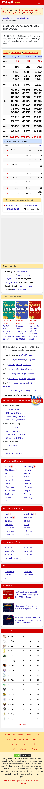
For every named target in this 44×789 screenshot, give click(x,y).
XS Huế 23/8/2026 (13, 431)
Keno (7, 578)
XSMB (20, 734)
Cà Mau (11, 359)
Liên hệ (23, 783)
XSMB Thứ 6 (9, 554)
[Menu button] (39, 2)
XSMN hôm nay (12, 205)
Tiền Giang (36, 13)
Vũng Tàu (15, 56)
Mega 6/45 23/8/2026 (14, 453)
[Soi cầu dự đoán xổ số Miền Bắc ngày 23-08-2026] (35, 310)
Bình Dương (13, 378)
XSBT (29, 145)
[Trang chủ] (10, 2)
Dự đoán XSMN (7, 321)
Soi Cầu (33, 744)
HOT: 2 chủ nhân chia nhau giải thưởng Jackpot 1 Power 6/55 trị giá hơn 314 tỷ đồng (28, 620)
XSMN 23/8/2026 (12, 409)
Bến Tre (28, 56)
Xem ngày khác (32, 209)
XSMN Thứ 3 (16, 52)
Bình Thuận (21, 373)
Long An (6, 386)
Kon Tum (18, 13)
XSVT (17, 145)
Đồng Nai (28, 369)
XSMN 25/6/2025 (12, 209)
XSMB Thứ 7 (28, 554)
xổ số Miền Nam (19, 289)
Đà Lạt (20, 10)
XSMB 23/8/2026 (12, 445)
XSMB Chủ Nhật (12, 558)
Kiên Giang (9, 13)
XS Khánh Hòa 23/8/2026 (15, 434)
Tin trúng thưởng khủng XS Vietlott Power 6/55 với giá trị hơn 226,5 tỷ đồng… (26, 594)
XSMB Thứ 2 (9, 548)
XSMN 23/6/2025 (30, 205)
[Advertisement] (22, 240)
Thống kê (23, 749)
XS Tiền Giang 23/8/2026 (15, 420)
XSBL (40, 145)
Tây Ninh (30, 373)
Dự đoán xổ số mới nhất (13, 296)
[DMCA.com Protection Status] (22, 755)
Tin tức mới (7, 586)
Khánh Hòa (33, 10)
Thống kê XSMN (11, 282)
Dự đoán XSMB (33, 321)
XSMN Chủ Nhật (23, 271)
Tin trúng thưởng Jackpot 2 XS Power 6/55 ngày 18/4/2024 (27, 607)
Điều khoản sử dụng (34, 781)
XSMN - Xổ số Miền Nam (13, 461)
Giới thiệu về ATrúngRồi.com (13, 781)
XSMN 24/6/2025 (30, 52)
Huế (26, 10)
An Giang (12, 373)
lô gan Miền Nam (25, 286)
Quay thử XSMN (11, 278)
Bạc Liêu (38, 56)
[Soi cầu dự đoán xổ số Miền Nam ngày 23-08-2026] (9, 310)
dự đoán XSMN (24, 275)
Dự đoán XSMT (20, 321)
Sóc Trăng (20, 369)
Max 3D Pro (28, 575)
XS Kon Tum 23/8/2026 (14, 438)
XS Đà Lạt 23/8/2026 (13, 413)
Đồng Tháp (30, 359)
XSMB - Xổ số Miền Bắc (12, 542)
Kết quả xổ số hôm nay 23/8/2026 (16, 400)
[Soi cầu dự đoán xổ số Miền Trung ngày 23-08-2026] (22, 310)
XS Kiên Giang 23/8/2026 (15, 416)
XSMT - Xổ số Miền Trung (13, 508)
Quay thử (11, 749)
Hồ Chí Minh (20, 359)
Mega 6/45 (28, 571)
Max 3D (8, 575)
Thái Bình (27, 13)
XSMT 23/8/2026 (12, 427)
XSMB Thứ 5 (28, 551)
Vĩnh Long (31, 378)
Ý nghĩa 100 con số (10, 631)
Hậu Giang (23, 383)
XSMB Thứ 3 (28, 548)
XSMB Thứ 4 (9, 551)
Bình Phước (13, 383)
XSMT (37, 734)
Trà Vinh (22, 378)
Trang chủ (10, 734)
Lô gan (34, 749)
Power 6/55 (9, 571)
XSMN (5, 52)
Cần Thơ (11, 369)
